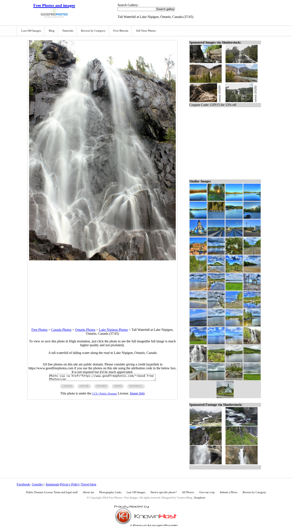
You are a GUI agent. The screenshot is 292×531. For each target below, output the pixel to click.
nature (84, 386)
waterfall (136, 386)
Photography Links (110, 492)
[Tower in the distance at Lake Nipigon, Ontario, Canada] (198, 217)
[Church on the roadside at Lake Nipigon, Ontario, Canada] (225, 397)
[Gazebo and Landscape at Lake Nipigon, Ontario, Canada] (252, 289)
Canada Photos (61, 330)
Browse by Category (93, 30)
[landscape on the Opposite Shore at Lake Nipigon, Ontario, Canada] (234, 199)
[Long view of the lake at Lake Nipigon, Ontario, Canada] (198, 289)
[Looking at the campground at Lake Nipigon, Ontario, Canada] (198, 307)
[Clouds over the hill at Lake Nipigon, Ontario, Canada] (234, 271)
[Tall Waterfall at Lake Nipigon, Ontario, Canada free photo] (102, 259)
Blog (52, 30)
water (118, 386)
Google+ (38, 484)
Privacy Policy (70, 484)
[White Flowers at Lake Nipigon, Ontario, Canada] (234, 253)
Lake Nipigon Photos (113, 330)
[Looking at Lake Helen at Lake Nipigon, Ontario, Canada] (252, 379)
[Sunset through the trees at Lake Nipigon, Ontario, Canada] (216, 199)
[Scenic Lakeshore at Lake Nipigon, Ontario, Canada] (252, 325)
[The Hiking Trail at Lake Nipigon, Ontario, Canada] (198, 271)
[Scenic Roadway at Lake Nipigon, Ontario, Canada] (216, 361)
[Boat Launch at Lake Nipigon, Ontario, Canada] (234, 217)
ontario (101, 386)
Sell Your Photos (146, 30)
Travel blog (88, 484)
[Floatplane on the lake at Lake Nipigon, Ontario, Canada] (252, 307)
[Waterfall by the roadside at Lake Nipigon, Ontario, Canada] (252, 343)
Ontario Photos (85, 330)
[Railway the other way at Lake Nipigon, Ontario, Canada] (234, 235)
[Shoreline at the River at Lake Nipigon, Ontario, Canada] (252, 199)
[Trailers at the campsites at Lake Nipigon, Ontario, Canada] (234, 325)
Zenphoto (199, 497)
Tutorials (67, 30)
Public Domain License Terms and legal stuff (52, 492)
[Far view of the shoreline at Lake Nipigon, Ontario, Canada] (234, 289)
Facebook (23, 484)
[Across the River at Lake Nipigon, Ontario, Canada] (216, 253)
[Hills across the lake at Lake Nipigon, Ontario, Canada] (216, 379)
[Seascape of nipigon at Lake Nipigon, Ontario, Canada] (198, 325)
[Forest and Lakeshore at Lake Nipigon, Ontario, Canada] (252, 271)
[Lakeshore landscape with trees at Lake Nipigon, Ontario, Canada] (234, 307)
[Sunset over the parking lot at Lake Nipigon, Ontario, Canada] (252, 217)
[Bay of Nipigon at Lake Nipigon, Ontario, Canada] (234, 343)
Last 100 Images (31, 30)
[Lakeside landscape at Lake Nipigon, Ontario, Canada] (252, 361)
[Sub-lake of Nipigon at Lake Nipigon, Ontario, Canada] (234, 361)
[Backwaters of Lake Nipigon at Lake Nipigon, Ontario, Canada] (216, 289)
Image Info (137, 393)
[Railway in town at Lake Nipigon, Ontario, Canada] (216, 235)
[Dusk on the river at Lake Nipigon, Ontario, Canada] (198, 199)
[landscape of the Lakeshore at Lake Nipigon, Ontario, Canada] (198, 343)
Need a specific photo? (163, 492)
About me (88, 492)
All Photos (188, 492)
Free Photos (39, 330)
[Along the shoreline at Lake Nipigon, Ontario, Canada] (216, 325)
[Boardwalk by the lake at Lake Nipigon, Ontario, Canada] (216, 307)
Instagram (52, 484)
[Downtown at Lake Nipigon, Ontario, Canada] (252, 235)
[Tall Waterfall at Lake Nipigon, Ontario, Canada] (198, 361)
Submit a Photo (228, 492)
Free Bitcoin (120, 30)
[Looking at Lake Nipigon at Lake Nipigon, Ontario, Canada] (216, 343)
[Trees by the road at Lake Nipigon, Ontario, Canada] (234, 379)
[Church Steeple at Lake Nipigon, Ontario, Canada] (198, 235)
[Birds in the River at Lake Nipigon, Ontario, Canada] (216, 217)
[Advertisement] (102, 290)
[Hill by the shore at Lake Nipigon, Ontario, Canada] (216, 271)
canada (67, 386)
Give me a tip (207, 492)
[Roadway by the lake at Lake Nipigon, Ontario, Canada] (198, 379)
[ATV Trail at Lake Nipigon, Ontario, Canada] (252, 253)
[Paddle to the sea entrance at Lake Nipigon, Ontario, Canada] (198, 253)
